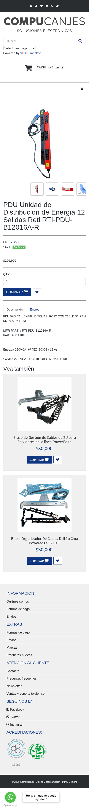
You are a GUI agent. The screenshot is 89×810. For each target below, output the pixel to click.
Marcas (11, 647)
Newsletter (14, 686)
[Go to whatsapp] (10, 797)
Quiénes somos (17, 601)
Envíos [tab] (34, 309)
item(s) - (50, 67)
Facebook (16, 709)
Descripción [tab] (15, 309)
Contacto (12, 671)
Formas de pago (18, 609)
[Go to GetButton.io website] (10, 805)
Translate (34, 53)
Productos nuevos (19, 655)
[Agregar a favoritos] (37, 292)
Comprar (15, 292)
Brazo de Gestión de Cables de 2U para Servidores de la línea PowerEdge (44, 439)
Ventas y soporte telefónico (25, 693)
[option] (44, 140)
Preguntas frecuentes (21, 678)
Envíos (11, 616)
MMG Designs (69, 782)
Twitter (14, 717)
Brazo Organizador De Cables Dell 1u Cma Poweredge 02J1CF (44, 540)
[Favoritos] (57, 459)
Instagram (16, 724)
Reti (16, 242)
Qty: (6, 274)
